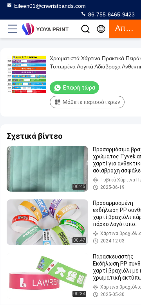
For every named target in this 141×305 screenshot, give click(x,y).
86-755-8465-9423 (111, 14)
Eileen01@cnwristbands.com (50, 6)
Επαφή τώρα (79, 87)
